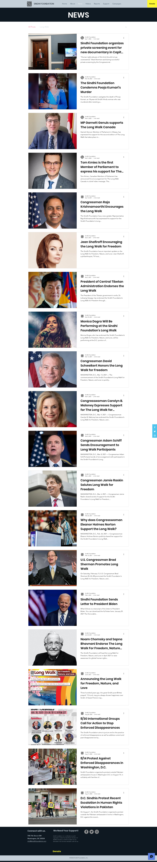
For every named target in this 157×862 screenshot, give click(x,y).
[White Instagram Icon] (155, 435)
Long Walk (44, 27)
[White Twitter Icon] (155, 431)
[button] (126, 27)
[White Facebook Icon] (155, 427)
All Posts (32, 27)
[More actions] (124, 38)
